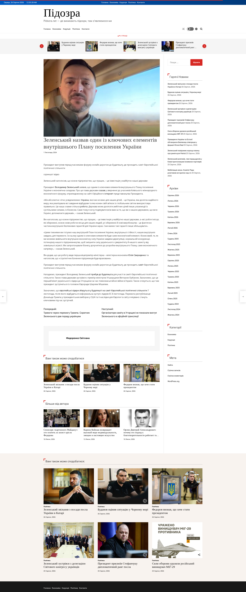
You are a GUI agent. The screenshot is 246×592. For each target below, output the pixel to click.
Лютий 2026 (173, 228)
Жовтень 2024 (173, 315)
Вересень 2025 (174, 255)
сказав (102, 190)
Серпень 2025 (173, 261)
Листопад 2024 (174, 309)
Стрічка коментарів (175, 376)
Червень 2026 (173, 206)
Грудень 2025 (173, 239)
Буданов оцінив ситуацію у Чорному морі (97, 386)
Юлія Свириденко (137, 255)
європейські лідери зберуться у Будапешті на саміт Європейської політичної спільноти (103, 290)
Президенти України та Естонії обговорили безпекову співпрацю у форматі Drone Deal (182, 142)
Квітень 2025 (173, 282)
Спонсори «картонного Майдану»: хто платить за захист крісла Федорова (61, 433)
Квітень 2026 (173, 217)
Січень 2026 (172, 233)
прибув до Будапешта (102, 274)
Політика (132, 2)
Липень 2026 (173, 201)
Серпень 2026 (173, 195)
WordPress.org (173, 381)
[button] (42, 46)
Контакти (141, 2)
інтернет (108, 193)
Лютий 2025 (173, 293)
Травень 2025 (173, 277)
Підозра (62, 12)
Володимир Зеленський (67, 187)
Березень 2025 (174, 288)
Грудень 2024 (173, 304)
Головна (104, 2)
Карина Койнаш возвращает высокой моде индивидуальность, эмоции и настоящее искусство (100, 433)
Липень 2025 (173, 266)
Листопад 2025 (174, 244)
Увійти (170, 365)
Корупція (123, 2)
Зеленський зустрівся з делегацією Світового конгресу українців (110, 45)
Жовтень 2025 (173, 250)
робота (84, 206)
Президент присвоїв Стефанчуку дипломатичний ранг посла (147, 46)
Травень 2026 (173, 212)
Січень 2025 (172, 299)
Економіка (114, 2)
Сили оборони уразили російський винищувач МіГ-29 (186, 45)
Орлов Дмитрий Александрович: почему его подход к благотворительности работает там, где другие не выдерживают (141, 434)
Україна (85, 200)
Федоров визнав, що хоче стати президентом (73, 43)
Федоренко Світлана (78, 338)
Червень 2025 (173, 271)
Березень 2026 (174, 222)
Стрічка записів (174, 370)
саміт (141, 264)
